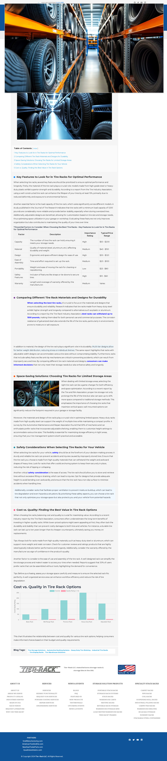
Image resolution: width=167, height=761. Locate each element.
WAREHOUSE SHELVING (147, 709)
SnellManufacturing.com (33, 741)
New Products (76, 700)
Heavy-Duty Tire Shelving (80, 650)
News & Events (76, 709)
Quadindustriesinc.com (32, 750)
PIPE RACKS (147, 693)
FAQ (76, 693)
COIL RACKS (147, 696)
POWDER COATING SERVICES (47, 700)
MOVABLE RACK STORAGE (107, 706)
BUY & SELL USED (120, 35)
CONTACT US (137, 35)
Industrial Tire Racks (100, 650)
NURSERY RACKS (147, 715)
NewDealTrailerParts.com (32, 747)
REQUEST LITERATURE (15, 709)
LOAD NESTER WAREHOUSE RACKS (107, 712)
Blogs (76, 690)
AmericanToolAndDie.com (32, 744)
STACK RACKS (107, 696)
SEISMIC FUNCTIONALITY (46, 693)
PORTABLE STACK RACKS (108, 690)
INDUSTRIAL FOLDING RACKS (147, 703)
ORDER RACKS (103, 35)
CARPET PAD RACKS (147, 706)
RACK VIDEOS (15, 706)
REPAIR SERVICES (46, 703)
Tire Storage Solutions (36, 650)
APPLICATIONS (65, 35)
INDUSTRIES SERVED (15, 700)
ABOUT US (37, 35)
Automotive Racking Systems (58, 650)
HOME (27, 35)
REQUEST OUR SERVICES (46, 696)
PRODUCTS (51, 35)
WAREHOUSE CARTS (107, 700)
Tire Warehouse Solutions (55, 652)
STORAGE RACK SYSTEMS (107, 693)
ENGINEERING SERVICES (46, 706)
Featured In (76, 696)
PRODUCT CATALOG (15, 696)
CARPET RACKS (147, 690)
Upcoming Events (76, 706)
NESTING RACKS (107, 703)
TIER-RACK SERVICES (84, 35)
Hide (35, 148)
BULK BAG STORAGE (147, 712)
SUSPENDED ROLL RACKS (146, 700)
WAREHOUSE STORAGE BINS (108, 709)
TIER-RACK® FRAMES (107, 715)
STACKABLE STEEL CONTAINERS (147, 718)
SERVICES (47, 690)
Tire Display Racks (36, 652)
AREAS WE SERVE (15, 693)
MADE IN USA (15, 703)
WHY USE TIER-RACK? (15, 712)
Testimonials (76, 703)
